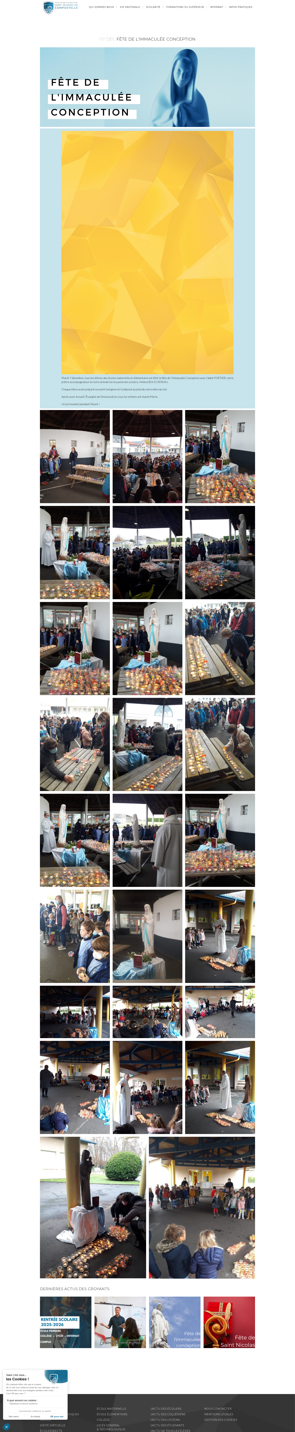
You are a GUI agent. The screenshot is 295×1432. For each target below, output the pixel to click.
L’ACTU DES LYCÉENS (165, 1419)
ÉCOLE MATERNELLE (111, 1408)
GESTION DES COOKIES (220, 1419)
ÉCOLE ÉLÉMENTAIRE (112, 1414)
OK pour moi (56, 1416)
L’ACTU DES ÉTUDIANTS (167, 1425)
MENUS (45, 1419)
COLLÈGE (103, 1419)
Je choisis (35, 1416)
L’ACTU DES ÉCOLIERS (166, 1408)
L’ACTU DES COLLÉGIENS (168, 1414)
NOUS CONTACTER (218, 1408)
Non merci (14, 1416)
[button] (6, 1426)
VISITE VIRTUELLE (52, 1425)
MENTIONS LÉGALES (218, 1414)
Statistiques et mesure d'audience (24, 1404)
